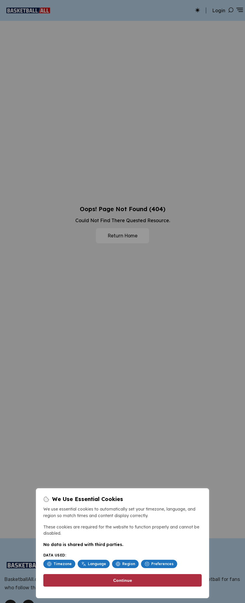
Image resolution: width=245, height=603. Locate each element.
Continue (122, 580)
